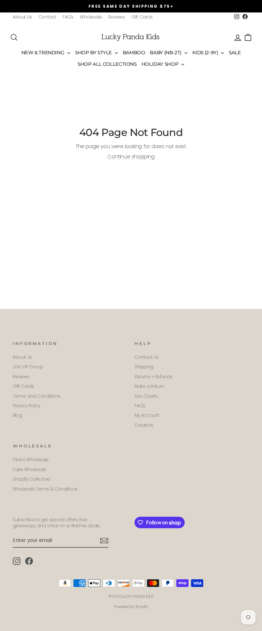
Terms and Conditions (36, 396)
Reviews (116, 17)
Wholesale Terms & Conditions (45, 489)
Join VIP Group (28, 367)
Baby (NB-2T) (166, 52)
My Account (147, 415)
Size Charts (146, 396)
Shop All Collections (107, 64)
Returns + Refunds (153, 377)
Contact (47, 17)
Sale (235, 52)
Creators (144, 425)
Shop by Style (94, 52)
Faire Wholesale (29, 470)
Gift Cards (142, 17)
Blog (17, 415)
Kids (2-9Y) (206, 52)
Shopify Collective (31, 479)
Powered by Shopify (131, 606)
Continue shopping (130, 156)
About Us (22, 17)
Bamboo (134, 52)
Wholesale (91, 17)
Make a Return (150, 386)
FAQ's (68, 17)
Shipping (144, 367)
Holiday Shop (161, 64)
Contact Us (146, 357)
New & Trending (43, 52)
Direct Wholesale (31, 460)
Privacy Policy (26, 406)
